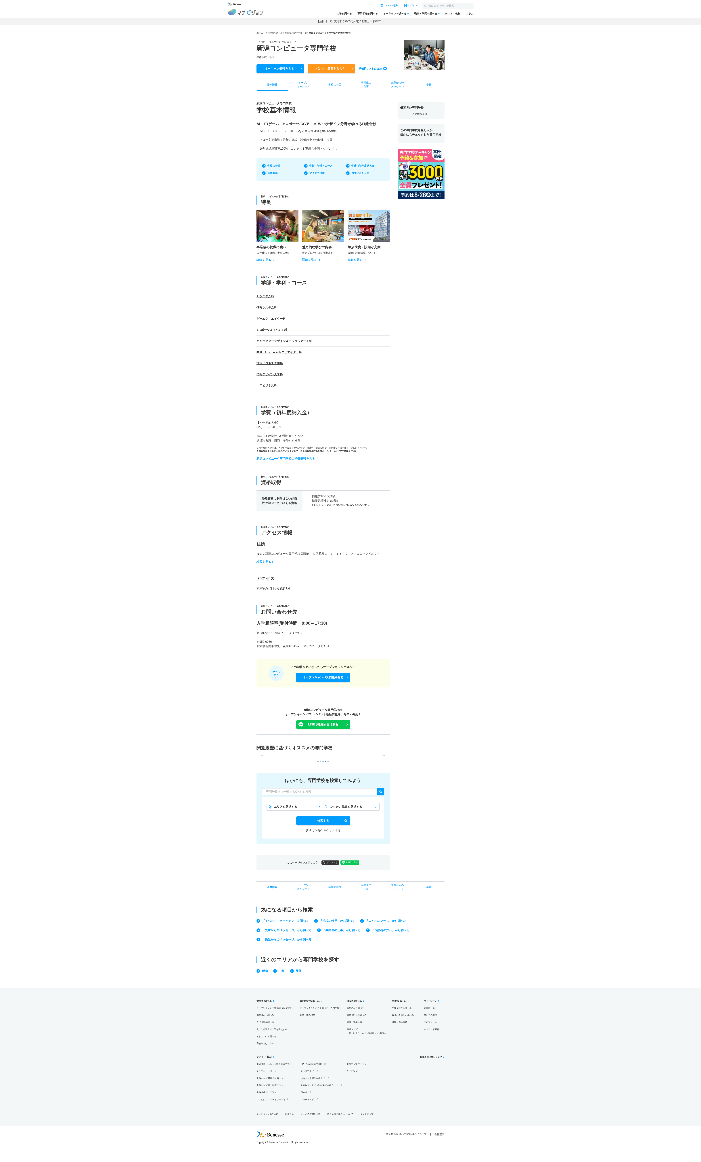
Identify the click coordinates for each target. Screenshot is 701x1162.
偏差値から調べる (265, 1015)
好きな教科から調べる (403, 1015)
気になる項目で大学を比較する (271, 1029)
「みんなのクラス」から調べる (386, 920)
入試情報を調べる (265, 1022)
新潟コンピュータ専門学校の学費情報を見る (285, 458)
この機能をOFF (421, 114)
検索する (323, 820)
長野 (298, 970)
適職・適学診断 (354, 1022)
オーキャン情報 (279, 68)
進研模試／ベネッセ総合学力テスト (274, 1064)
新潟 (265, 970)
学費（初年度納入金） (364, 165)
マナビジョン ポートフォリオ (271, 1099)
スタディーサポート (266, 1071)
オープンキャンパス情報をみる (323, 677)
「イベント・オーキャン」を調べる (285, 920)
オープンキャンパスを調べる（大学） (275, 1008)
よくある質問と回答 (310, 1114)
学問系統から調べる (402, 1008)
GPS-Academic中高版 (311, 1064)
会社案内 (439, 1134)
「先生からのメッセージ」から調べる (287, 939)
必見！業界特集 (307, 1015)
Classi (304, 1092)
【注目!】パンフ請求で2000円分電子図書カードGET (349, 21)
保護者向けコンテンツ (431, 1057)
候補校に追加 (370, 68)
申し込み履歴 (430, 1015)
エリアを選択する (285, 806)
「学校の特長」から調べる (337, 920)
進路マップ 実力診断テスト (269, 1085)
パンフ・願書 (330, 68)
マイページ (430, 1000)
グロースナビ (307, 1099)
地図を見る (263, 561)
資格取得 (272, 173)
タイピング (351, 1071)
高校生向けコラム (265, 1043)
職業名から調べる (355, 1008)
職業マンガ (366, 1031)
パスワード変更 (431, 1029)
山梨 (282, 970)
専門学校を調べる (367, 13)
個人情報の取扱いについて (340, 1114)
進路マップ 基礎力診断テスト (271, 1078)
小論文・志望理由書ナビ (313, 1078)
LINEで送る (352, 862)
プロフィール (430, 1022)
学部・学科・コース (320, 165)
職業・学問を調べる (425, 13)
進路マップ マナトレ (356, 1064)
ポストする (332, 862)
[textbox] (323, 791)
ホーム (259, 33)
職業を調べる (354, 1000)
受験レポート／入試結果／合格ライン (319, 1085)
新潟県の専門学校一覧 (296, 33)
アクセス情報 (317, 173)
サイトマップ (366, 1114)
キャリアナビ (307, 1071)
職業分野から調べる (356, 1015)
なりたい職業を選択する (346, 806)
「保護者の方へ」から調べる (390, 930)
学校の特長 (273, 165)
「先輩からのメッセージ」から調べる (287, 930)
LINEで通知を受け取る (323, 724)
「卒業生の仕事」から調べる (342, 930)
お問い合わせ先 (360, 173)
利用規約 (289, 1114)
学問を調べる (399, 1000)
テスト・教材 (452, 13)
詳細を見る (263, 259)
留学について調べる (266, 1036)
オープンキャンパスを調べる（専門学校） (320, 1008)
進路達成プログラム (266, 1092)
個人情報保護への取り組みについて (406, 1134)
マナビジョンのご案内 (267, 1114)
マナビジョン (245, 12)
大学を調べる (344, 13)
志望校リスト (430, 1008)
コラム (470, 13)
